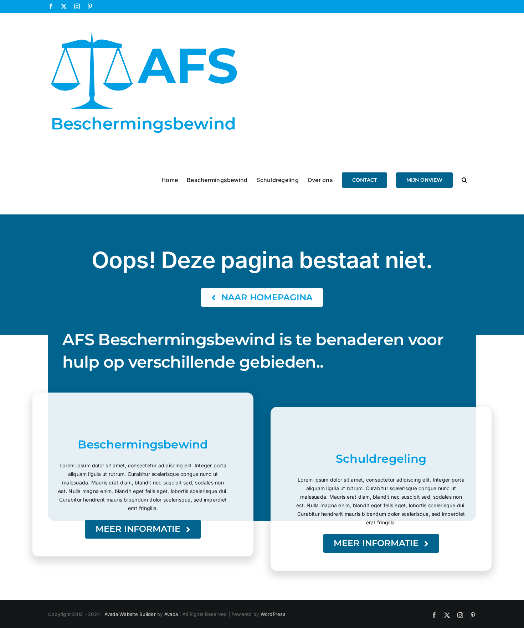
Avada (171, 614)
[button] (464, 179)
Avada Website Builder (130, 614)
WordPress (273, 614)
